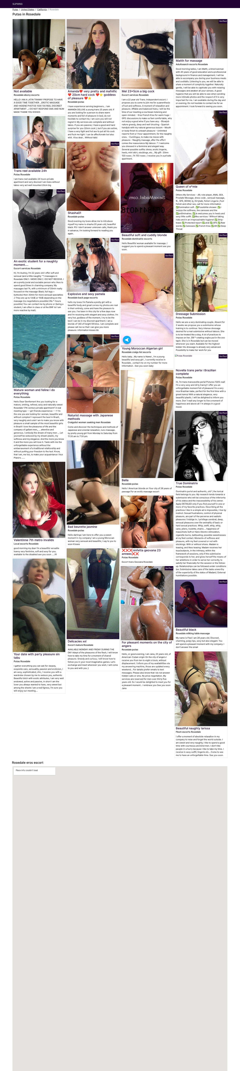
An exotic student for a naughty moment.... (36, 263)
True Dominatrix (187, 483)
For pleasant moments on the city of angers (147, 644)
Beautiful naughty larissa (193, 728)
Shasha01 (74, 213)
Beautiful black (186, 629)
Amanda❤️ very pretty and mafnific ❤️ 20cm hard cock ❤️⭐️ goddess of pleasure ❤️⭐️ (92, 95)
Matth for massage (189, 60)
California (42, 9)
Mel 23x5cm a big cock (138, 91)
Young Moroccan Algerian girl (142, 348)
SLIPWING (17, 4)
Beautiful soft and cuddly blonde (144, 235)
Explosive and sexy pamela (86, 294)
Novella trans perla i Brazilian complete (196, 372)
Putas (15, 9)
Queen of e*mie (186, 186)
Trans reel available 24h (30, 170)
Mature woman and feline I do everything (34, 391)
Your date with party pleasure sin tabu (37, 655)
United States (27, 9)
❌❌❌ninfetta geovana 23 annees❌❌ (141, 552)
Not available (23, 91)
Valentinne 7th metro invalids (34, 540)
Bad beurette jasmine (82, 526)
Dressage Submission (190, 314)
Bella (125, 480)
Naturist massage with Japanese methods (90, 417)
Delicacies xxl (77, 641)
